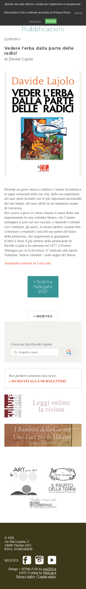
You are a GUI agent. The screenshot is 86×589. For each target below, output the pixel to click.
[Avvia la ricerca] (68, 352)
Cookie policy (47, 576)
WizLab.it (49, 573)
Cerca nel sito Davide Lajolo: (32, 344)
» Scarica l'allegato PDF (43, 286)
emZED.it (49, 569)
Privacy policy (25, 576)
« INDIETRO (43, 316)
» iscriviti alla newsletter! (38, 381)
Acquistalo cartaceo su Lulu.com (27, 263)
